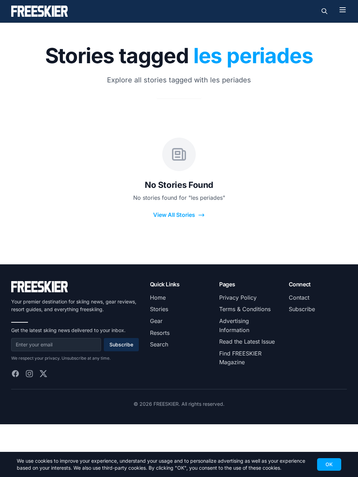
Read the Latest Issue (247, 341)
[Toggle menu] (342, 10)
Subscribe (121, 344)
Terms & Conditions (245, 309)
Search (159, 344)
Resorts (160, 332)
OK (329, 464)
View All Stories (174, 214)
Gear (156, 320)
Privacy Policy (238, 297)
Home (158, 297)
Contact (299, 297)
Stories (159, 309)
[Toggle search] (324, 11)
